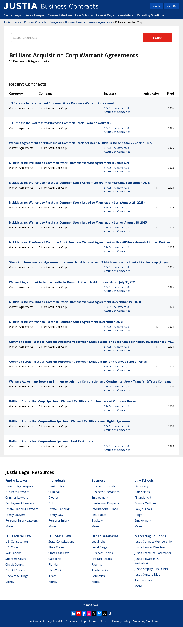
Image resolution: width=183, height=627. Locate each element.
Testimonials (143, 580)
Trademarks (100, 570)
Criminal (54, 492)
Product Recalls (102, 559)
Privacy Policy (121, 621)
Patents (97, 564)
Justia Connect (34, 621)
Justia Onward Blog (147, 574)
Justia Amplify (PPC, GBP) (151, 569)
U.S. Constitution (16, 542)
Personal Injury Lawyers (21, 520)
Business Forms (102, 553)
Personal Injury (58, 520)
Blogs (138, 515)
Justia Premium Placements (153, 553)
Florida (53, 564)
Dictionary (141, 486)
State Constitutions (61, 542)
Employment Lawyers (19, 503)
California (54, 559)
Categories (56, 22)
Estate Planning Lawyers (21, 509)
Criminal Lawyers (16, 497)
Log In (157, 5)
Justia (7, 22)
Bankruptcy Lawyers (19, 486)
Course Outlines (145, 503)
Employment (100, 497)
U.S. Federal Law (18, 536)
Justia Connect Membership (153, 542)
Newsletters (125, 15)
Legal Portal (54, 621)
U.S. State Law (59, 536)
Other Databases (105, 536)
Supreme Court (15, 559)
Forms (17, 22)
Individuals (56, 480)
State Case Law (58, 553)
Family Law (55, 515)
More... (9, 526)
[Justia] (21, 6)
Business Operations (106, 492)
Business (98, 480)
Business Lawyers (17, 492)
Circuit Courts (14, 564)
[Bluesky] (99, 613)
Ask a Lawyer (35, 15)
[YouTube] (78, 613)
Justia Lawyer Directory (150, 547)
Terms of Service (99, 621)
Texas (52, 576)
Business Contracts (35, 22)
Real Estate (99, 515)
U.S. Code (11, 547)
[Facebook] (84, 613)
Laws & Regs (105, 15)
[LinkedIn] (73, 613)
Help (83, 621)
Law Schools (84, 15)
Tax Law (97, 520)
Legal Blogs (99, 547)
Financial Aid (143, 497)
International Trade (105, 509)
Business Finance (75, 22)
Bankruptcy (56, 486)
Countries (98, 576)
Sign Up (171, 5)
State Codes (56, 547)
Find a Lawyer (13, 15)
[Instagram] (89, 613)
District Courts (15, 570)
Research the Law (60, 15)
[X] (104, 613)
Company (71, 621)
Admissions (142, 492)
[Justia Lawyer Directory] (110, 613)
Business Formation (105, 486)
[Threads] (94, 613)
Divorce (53, 497)
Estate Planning (59, 509)
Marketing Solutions (150, 15)
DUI (51, 503)
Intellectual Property (105, 503)
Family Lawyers (15, 515)
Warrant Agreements (100, 22)
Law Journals (143, 509)
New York (54, 570)
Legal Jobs (98, 542)
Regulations (13, 553)
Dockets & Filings (16, 576)
